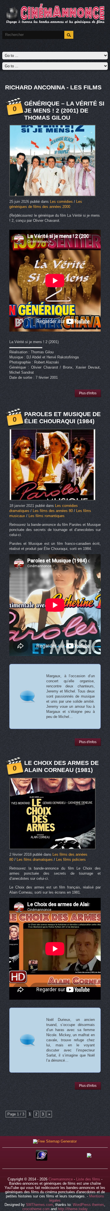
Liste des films (88, 1179)
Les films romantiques (46, 516)
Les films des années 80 (53, 511)
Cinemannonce (61, 1179)
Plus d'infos (87, 393)
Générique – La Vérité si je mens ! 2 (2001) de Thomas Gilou (64, 110)
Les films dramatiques (35, 859)
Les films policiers (71, 859)
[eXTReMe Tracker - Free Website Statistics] (41, 1159)
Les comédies (61, 201)
